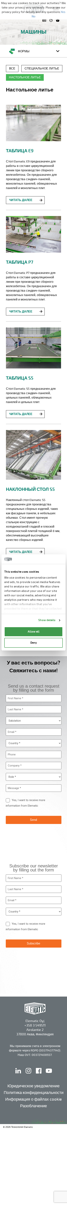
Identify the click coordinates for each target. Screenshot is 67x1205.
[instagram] (29, 1074)
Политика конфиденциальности (33, 1092)
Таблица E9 (20, 151)
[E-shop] (58, 20)
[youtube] (49, 1074)
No (33, 16)
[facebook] (39, 1074)
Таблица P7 (19, 262)
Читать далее (20, 200)
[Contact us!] (45, 20)
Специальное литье (42, 68)
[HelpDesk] (51, 20)
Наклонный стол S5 (30, 489)
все (12, 68)
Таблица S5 (19, 378)
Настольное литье (25, 77)
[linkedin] (18, 1074)
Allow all (33, 631)
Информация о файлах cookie (33, 1099)
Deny (33, 643)
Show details (46, 620)
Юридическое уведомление (33, 1085)
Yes (63, 12)
